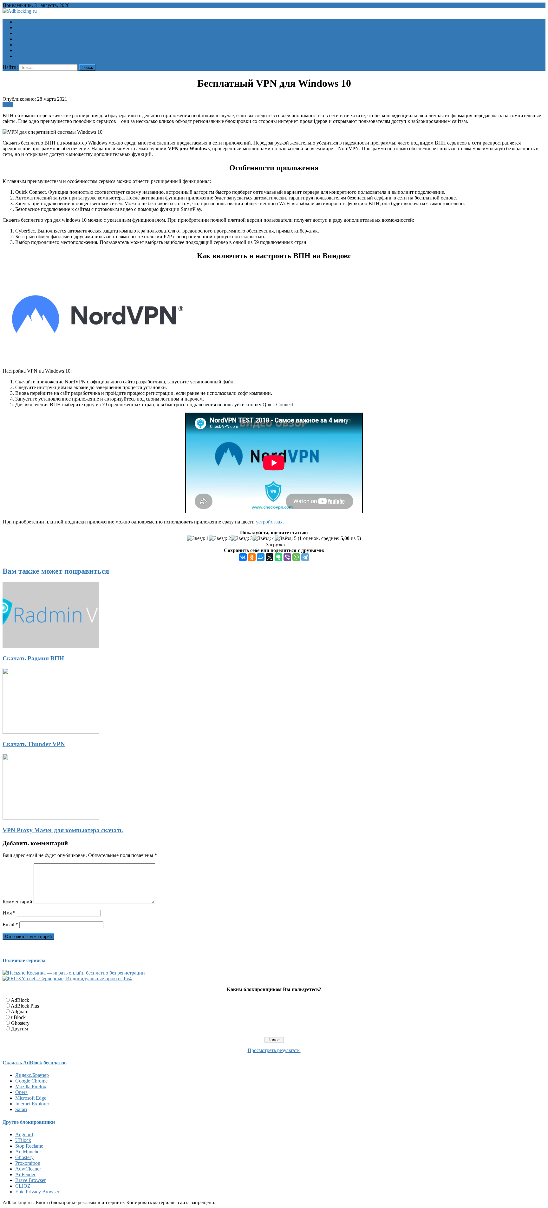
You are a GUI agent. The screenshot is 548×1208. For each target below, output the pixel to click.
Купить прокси (31, 56)
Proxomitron (27, 1163)
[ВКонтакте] (243, 557)
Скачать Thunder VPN (34, 744)
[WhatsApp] (296, 557)
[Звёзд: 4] (264, 538)
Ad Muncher (28, 1151)
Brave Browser (30, 1180)
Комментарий (17, 901)
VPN (8, 104)
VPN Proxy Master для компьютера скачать (63, 830)
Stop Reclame (29, 1146)
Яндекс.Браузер (32, 1075)
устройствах (269, 521)
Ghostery (20, 1023)
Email (10, 924)
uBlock (18, 1017)
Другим (19, 1028)
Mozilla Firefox (30, 33)
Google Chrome (31, 27)
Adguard (20, 1011)
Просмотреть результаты (274, 1050)
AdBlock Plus (25, 1006)
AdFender (25, 1174)
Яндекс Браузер (32, 21)
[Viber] (287, 557)
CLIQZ (22, 1186)
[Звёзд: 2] (220, 538)
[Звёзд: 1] (198, 538)
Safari (21, 50)
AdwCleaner (28, 1168)
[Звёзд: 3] (242, 538)
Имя (9, 912)
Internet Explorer (32, 1103)
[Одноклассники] (252, 557)
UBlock (23, 1140)
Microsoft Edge (30, 1098)
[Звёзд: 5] (286, 538)
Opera (21, 39)
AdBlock (20, 1000)
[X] (269, 557)
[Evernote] (278, 557)
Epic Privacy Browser (37, 1191)
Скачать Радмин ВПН (33, 658)
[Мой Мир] (260, 557)
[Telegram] (305, 557)
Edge (20, 44)
